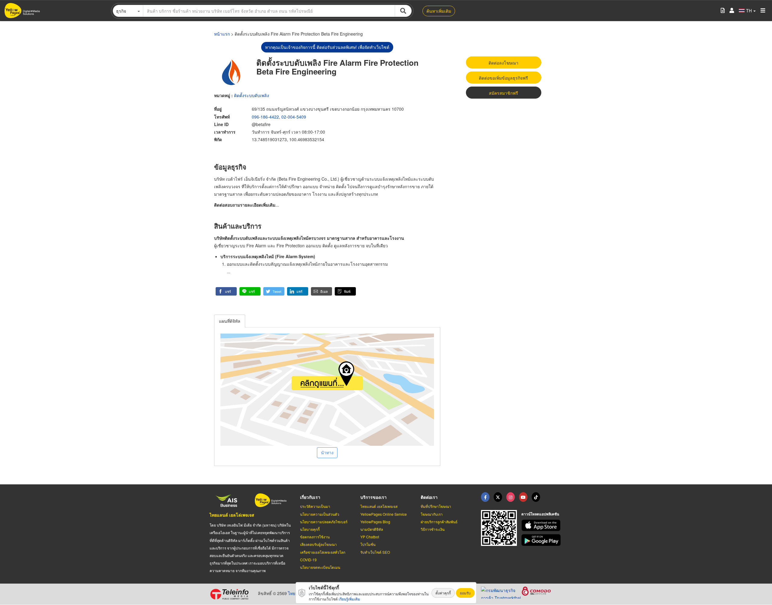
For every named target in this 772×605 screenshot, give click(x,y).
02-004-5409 (293, 117)
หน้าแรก (222, 34)
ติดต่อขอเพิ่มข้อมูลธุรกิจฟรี (503, 78)
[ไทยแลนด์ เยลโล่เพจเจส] (498, 497)
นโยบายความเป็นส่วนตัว (319, 514)
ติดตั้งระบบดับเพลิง (251, 95)
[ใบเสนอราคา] (723, 10)
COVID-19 (308, 559)
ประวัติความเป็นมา (315, 506)
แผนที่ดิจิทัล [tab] (229, 321)
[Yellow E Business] (485, 497)
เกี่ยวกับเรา (310, 497)
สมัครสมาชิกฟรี (503, 93)
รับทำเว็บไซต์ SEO (375, 552)
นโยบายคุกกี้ (310, 529)
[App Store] (541, 525)
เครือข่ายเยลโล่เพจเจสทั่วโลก (322, 552)
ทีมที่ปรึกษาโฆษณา (436, 506)
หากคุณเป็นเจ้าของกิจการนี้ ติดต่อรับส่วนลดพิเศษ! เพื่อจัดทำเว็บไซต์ (327, 47)
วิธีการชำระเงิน (433, 529)
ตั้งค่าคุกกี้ (443, 592)
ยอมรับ (465, 592)
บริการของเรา (373, 497)
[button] (226, 291)
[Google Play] (541, 540)
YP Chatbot (369, 536)
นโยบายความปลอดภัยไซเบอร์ (323, 521)
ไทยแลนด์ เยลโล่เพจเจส (232, 515)
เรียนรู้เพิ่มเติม (349, 598)
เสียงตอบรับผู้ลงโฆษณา (318, 544)
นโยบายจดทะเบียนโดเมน (320, 567)
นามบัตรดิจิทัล (371, 529)
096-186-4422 (265, 117)
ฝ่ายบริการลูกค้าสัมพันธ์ (439, 521)
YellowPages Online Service (383, 514)
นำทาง (327, 452)
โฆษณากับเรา (432, 514)
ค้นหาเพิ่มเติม (438, 11)
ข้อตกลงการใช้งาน (315, 536)
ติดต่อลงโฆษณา (503, 63)
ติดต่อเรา (429, 497)
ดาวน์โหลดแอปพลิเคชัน (540, 514)
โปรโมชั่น (367, 544)
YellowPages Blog (375, 521)
